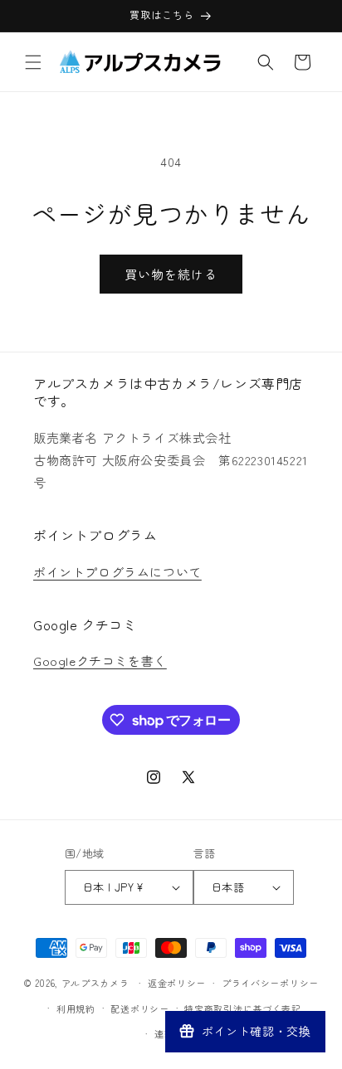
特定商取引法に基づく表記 (242, 1008)
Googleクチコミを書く (100, 660)
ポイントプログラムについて (117, 572)
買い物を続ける (171, 274)
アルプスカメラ (95, 982)
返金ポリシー (177, 982)
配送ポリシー (139, 1008)
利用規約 (75, 1008)
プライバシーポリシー (270, 982)
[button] (33, 62)
